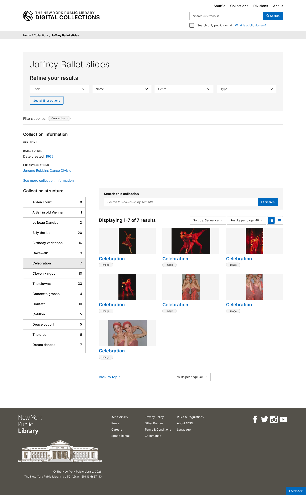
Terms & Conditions (158, 429)
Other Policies (154, 423)
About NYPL (185, 423)
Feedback (296, 491)
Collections (239, 6)
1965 (49, 156)
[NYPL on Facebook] (255, 419)
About (278, 6)
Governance (153, 435)
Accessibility (119, 417)
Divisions (260, 6)
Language (184, 429)
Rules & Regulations (190, 417)
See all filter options (46, 100)
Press (115, 423)
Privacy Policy (154, 417)
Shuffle (219, 6)
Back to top (108, 377)
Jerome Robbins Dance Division (48, 170)
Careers (116, 429)
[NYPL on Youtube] (283, 419)
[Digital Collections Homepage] (61, 16)
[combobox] (226, 16)
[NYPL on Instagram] (274, 419)
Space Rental (120, 435)
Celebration (112, 258)
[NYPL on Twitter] (264, 419)
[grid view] (271, 220)
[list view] (278, 220)
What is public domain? (250, 25)
